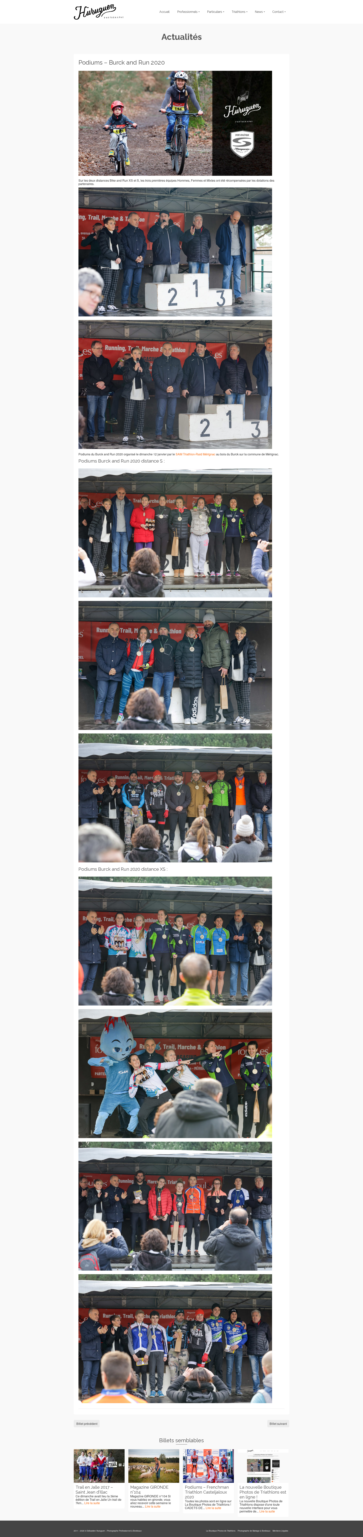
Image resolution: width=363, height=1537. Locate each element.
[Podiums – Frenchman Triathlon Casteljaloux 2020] (153, 1466)
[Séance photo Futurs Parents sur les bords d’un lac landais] (263, 1466)
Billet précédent (86, 1423)
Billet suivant (278, 1423)
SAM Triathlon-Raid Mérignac (195, 454)
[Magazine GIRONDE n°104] (99, 1466)
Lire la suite (98, 1506)
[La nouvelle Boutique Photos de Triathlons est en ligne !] (208, 1466)
